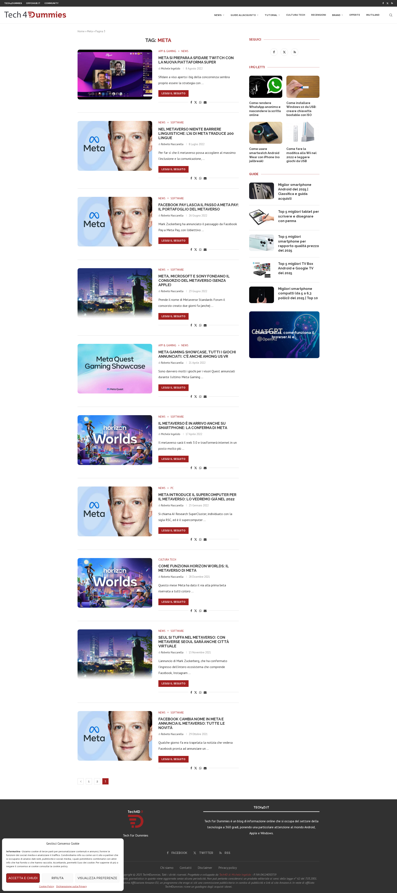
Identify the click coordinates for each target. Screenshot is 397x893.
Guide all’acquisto (243, 15)
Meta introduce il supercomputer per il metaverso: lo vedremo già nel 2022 (197, 497)
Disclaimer (205, 868)
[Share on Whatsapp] (200, 102)
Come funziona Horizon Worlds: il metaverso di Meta (193, 568)
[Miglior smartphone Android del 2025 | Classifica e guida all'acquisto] (261, 191)
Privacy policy (227, 868)
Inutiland (372, 15)
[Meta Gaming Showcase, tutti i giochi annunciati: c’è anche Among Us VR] (115, 368)
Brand (336, 15)
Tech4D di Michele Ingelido (235, 874)
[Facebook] (383, 3)
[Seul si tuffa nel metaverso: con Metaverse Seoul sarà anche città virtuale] (115, 654)
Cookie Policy (46, 886)
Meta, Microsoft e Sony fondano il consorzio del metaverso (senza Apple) (194, 280)
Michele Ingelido (170, 68)
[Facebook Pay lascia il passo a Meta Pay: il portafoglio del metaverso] (115, 221)
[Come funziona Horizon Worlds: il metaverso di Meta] (115, 583)
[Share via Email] (205, 102)
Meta (90, 31)
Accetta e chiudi (22, 878)
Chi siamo (166, 868)
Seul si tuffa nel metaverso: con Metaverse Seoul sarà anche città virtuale (193, 641)
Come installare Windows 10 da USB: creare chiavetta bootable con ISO (301, 109)
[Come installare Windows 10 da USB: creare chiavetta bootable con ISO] (302, 87)
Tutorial (271, 15)
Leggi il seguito (173, 93)
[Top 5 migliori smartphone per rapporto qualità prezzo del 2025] (261, 242)
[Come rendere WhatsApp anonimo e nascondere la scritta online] (265, 87)
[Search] (391, 15)
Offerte (354, 15)
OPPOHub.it (33, 3)
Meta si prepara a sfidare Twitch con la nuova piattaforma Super (196, 60)
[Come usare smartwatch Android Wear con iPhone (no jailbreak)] (265, 133)
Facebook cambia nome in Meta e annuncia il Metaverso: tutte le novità (191, 723)
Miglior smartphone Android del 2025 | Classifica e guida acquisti (294, 192)
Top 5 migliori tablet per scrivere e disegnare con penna (298, 216)
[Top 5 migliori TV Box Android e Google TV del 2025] (261, 270)
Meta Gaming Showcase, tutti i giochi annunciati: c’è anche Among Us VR (197, 354)
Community (51, 3)
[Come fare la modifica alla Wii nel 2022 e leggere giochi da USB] (302, 133)
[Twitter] (387, 3)
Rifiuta (57, 878)
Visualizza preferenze (97, 878)
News (218, 15)
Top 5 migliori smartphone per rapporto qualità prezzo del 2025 (298, 243)
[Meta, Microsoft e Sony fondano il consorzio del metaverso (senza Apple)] (115, 293)
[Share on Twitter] (195, 102)
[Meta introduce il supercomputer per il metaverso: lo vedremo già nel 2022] (115, 511)
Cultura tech (295, 15)
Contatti (185, 868)
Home (81, 31)
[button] (253, 334)
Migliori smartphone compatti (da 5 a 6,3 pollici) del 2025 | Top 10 (298, 293)
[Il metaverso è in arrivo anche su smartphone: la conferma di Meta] (115, 440)
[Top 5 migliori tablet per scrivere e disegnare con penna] (261, 217)
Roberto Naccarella (172, 144)
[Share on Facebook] (191, 102)
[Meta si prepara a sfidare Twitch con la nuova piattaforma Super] (115, 74)
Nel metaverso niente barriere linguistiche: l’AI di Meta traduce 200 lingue (196, 133)
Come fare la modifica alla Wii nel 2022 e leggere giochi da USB (301, 155)
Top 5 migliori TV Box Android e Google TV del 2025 (295, 268)
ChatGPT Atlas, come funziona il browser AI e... (284, 334)
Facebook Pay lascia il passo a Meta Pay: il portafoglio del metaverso (198, 207)
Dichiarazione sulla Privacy (71, 886)
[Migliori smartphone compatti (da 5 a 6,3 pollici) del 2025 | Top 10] (261, 295)
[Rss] (392, 3)
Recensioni (318, 15)
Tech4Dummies (13, 3)
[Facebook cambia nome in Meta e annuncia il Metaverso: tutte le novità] (115, 736)
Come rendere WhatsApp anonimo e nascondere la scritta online (265, 109)
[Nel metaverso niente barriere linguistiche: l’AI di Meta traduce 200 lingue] (115, 146)
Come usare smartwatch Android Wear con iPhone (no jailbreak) (264, 155)
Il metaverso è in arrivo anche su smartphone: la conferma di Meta (192, 425)
